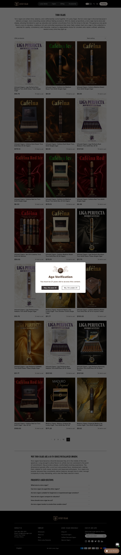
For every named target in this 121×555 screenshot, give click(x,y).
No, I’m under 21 (70, 288)
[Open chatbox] (117, 544)
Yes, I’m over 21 (50, 288)
